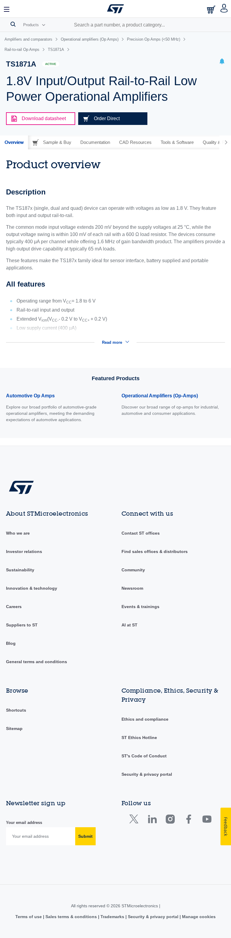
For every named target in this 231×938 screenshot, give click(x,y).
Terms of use (29, 916)
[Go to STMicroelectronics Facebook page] (188, 820)
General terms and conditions (36, 661)
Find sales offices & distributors (155, 551)
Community (133, 569)
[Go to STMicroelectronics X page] (135, 820)
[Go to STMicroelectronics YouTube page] (207, 820)
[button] (7, 9)
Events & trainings (140, 606)
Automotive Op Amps (30, 395)
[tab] (14, 142)
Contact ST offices (141, 533)
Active (50, 64)
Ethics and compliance (145, 719)
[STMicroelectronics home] (115, 8)
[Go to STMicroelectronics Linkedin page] (152, 820)
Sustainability (20, 569)
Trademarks (112, 916)
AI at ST (129, 625)
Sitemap (14, 728)
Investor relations (24, 551)
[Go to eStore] (211, 9)
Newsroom (132, 588)
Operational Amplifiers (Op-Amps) (160, 395)
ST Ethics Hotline (139, 737)
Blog (11, 643)
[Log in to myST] (224, 9)
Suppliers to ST (22, 625)
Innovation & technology (31, 588)
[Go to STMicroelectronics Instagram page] (170, 820)
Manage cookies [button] (198, 916)
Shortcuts (16, 710)
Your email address (24, 822)
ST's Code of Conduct (144, 755)
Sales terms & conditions (71, 916)
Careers (14, 606)
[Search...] (13, 24)
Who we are (18, 533)
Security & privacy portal (147, 774)
